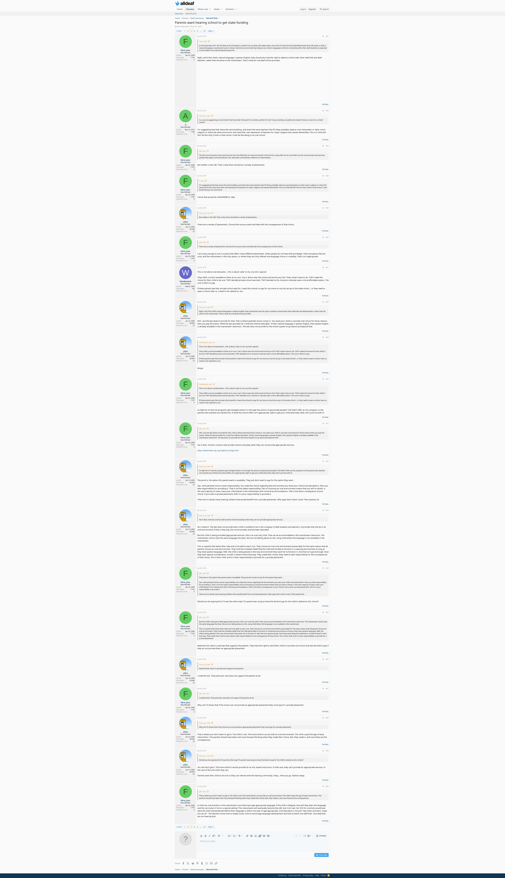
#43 (327, 146)
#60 (327, 786)
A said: (201, 181)
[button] (210, 9)
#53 (327, 510)
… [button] (200, 31)
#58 (327, 718)
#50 (327, 379)
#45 (327, 208)
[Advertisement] (263, 81)
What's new (203, 9)
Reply (326, 104)
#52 (327, 461)
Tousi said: (203, 41)
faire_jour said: (204, 116)
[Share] (323, 36)
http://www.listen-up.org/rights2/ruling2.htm (218, 450)
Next (210, 31)
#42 (327, 111)
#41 (327, 36)
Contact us (282, 875)
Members (230, 9)
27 (204, 31)
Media (217, 9)
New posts (179, 13)
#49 (327, 337)
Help (317, 875)
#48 (327, 302)
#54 (327, 568)
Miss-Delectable (183, 26)
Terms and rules (294, 875)
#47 (327, 267)
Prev (179, 31)
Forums (190, 9)
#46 (327, 237)
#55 (327, 612)
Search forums (191, 13)
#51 (327, 423)
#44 (327, 176)
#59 (327, 751)
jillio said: (202, 151)
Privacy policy (308, 875)
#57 (327, 688)
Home (179, 9)
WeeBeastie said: (205, 342)
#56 (327, 659)
